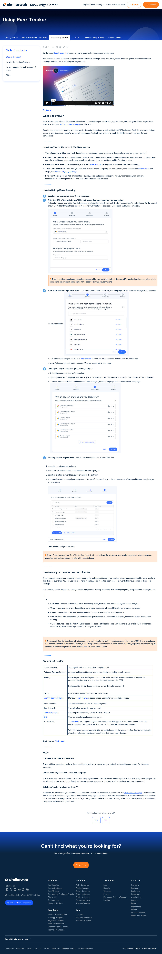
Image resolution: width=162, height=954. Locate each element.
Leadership (135, 894)
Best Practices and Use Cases (34, 37)
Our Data (79, 915)
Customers (135, 891)
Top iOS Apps (53, 891)
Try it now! (47, 110)
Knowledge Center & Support (115, 897)
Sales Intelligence (83, 894)
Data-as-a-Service (83, 900)
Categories (9, 948)
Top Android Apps (55, 888)
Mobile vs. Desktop (55, 903)
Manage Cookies (68, 948)
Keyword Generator (56, 921)
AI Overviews (73, 721)
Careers (134, 900)
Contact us (81, 865)
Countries (20, 948)
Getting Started (11, 37)
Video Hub (76, 37)
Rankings (52, 880)
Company (135, 885)
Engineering (136, 906)
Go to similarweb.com (115, 5)
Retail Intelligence (83, 891)
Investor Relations (138, 913)
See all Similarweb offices (16, 939)
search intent (143, 169)
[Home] (24, 879)
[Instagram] (23, 889)
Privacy (29, 948)
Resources (109, 880)
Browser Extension (83, 921)
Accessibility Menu (85, 948)
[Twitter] (11, 889)
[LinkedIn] (67, 47)
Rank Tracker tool (61, 53)
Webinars (107, 891)
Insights (107, 900)
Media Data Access (139, 916)
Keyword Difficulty (51, 712)
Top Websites (53, 885)
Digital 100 (52, 897)
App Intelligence (82, 888)
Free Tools (53, 910)
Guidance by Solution (59, 37)
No (106, 820)
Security (38, 948)
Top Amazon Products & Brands (61, 894)
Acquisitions (136, 897)
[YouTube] (19, 889)
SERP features (96, 164)
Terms (46, 948)
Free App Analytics (55, 918)
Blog (105, 885)
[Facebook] (60, 47)
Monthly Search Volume (54, 698)
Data (78, 910)
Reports (107, 888)
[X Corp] (63, 47)
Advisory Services (83, 903)
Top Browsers (53, 900)
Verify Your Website (84, 918)
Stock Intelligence (83, 897)
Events (106, 894)
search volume (81, 698)
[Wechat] (27, 889)
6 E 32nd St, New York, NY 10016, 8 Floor (24, 895)
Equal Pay (56, 948)
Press (133, 903)
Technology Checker (56, 930)
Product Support (115, 37)
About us (135, 880)
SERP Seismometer (56, 924)
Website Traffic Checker (57, 915)
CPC (45, 717)
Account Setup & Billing (94, 37)
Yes (96, 820)
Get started (151, 5)
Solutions (80, 880)
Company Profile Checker (58, 927)
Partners (134, 888)
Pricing (134, 910)
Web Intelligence (82, 885)
